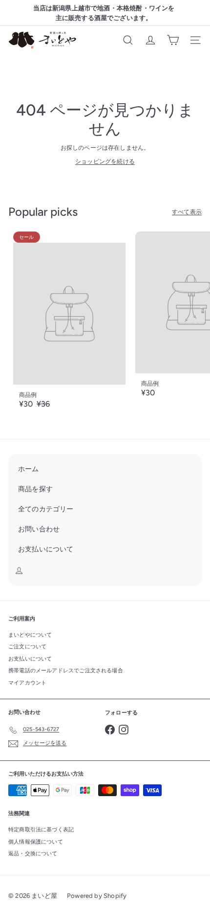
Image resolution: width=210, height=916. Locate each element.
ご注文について (27, 646)
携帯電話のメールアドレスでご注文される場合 (65, 670)
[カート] (173, 40)
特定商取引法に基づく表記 (41, 829)
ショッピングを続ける (105, 161)
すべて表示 (187, 211)
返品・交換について (33, 853)
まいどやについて (30, 635)
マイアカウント (27, 683)
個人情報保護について (35, 842)
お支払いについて (30, 659)
